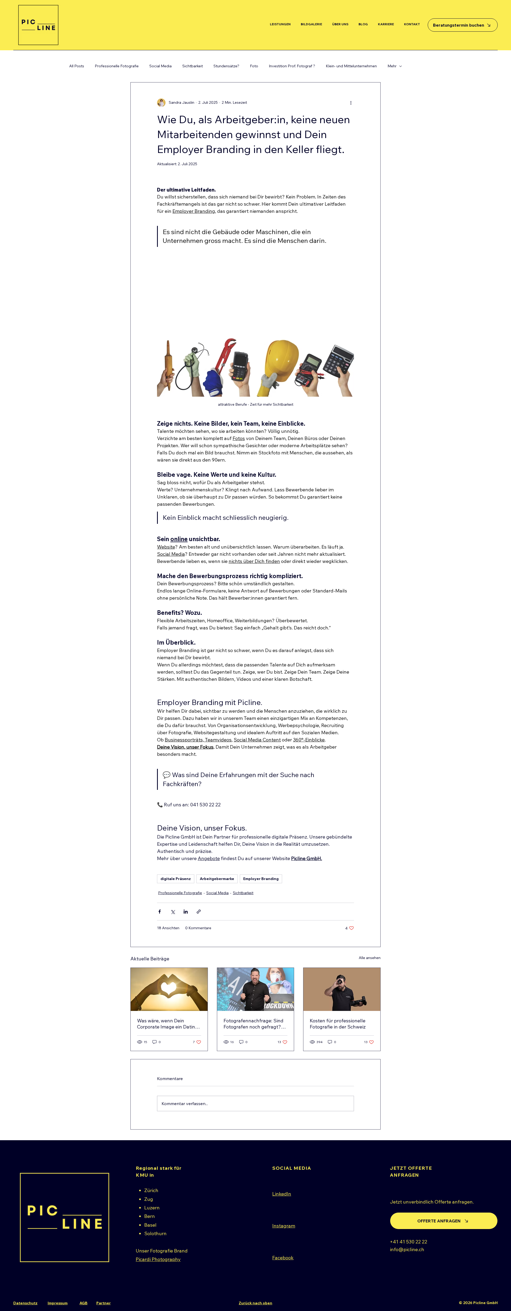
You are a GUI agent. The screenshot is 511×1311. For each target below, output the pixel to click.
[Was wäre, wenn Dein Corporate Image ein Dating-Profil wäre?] (169, 989)
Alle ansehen (370, 957)
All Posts (76, 66)
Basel (150, 1225)
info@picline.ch (407, 1249)
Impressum (58, 1303)
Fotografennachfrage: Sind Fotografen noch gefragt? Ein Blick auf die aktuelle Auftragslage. (253, 1024)
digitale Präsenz (175, 878)
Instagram (283, 1226)
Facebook (283, 1258)
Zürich (151, 1190)
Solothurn (155, 1233)
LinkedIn (281, 1194)
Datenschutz (25, 1303)
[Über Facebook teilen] (159, 911)
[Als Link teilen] (198, 911)
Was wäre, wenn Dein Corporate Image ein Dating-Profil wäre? (168, 1024)
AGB (84, 1303)
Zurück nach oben (255, 1303)
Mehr (392, 66)
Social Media (160, 66)
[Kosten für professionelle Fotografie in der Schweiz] (341, 989)
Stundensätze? (226, 66)
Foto (254, 66)
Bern (149, 1216)
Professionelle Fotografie (117, 66)
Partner (103, 1303)
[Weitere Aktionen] (351, 102)
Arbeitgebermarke (217, 878)
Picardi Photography (158, 1259)
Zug (148, 1199)
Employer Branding (261, 878)
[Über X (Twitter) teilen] (172, 911)
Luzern (152, 1208)
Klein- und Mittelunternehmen (351, 66)
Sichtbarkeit (192, 66)
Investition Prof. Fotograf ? (292, 66)
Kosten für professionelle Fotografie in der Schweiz (338, 1024)
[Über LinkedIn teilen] (185, 911)
